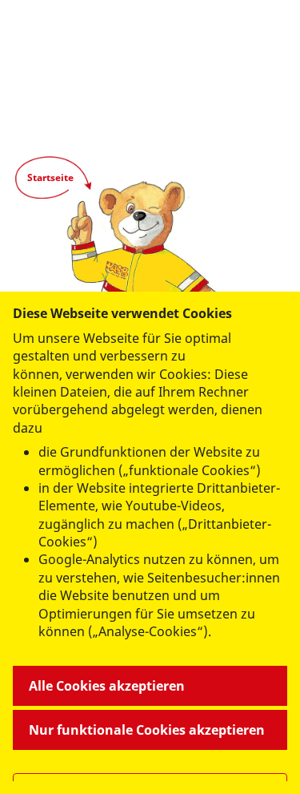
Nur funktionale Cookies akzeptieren (147, 730)
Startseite (50, 177)
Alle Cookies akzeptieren (107, 686)
